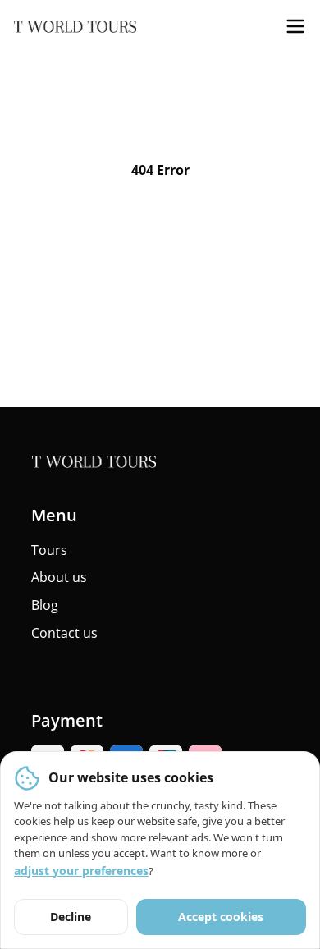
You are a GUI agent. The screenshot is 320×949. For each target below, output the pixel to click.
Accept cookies (220, 916)
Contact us (64, 633)
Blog (44, 605)
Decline (70, 916)
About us (59, 577)
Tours (49, 550)
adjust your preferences (81, 870)
